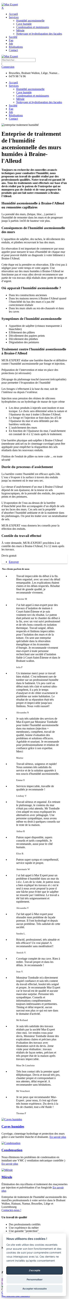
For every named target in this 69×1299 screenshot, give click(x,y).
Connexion (7, 66)
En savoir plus (57, 1136)
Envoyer (14, 561)
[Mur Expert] (9, 4)
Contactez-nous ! (11, 1210)
